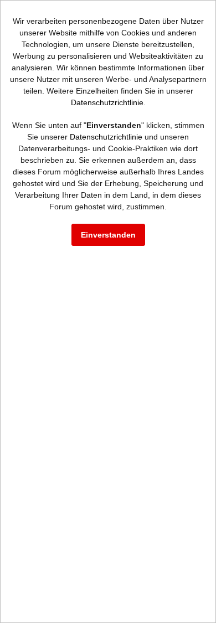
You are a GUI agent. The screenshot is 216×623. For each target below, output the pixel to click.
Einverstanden (108, 234)
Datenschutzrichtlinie (107, 102)
